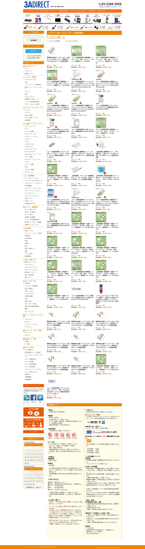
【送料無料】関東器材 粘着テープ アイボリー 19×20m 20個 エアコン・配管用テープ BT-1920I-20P (83, 225)
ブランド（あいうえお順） (32, 104)
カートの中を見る (42, 11)
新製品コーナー (29, 73)
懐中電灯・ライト (30, 272)
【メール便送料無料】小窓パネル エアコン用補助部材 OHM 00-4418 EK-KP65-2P (58, 225)
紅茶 (26, 94)
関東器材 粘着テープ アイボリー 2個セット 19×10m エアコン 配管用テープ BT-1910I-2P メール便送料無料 (58, 367)
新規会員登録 (63, 11)
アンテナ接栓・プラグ (31, 117)
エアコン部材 (29, 347)
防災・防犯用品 (29, 275)
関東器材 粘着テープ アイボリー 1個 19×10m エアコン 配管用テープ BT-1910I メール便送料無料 (82, 345)
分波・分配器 (29, 115)
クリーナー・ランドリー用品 (33, 233)
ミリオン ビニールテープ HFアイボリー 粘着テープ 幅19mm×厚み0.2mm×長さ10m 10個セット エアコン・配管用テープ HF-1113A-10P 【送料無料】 (107, 299)
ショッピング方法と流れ (78, 11)
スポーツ (27, 335)
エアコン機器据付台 (30, 359)
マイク (27, 141)
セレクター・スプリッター (32, 159)
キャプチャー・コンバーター (33, 188)
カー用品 (27, 344)
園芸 (26, 309)
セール (27, 68)
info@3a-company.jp (60, 489)
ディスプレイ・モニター (32, 178)
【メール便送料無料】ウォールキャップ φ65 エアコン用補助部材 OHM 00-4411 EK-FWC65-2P (58, 131)
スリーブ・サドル (73, 41)
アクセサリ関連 (29, 169)
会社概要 (91, 11)
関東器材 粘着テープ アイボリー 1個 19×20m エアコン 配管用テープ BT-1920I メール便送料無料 (82, 367)
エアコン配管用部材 (30, 364)
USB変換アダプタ (30, 203)
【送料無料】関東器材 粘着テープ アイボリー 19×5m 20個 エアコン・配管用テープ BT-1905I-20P (58, 297)
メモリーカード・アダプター (33, 183)
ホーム (32, 11)
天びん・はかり (29, 291)
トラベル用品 (29, 253)
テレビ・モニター (30, 126)
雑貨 (26, 251)
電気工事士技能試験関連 (32, 306)
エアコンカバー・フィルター (33, 369)
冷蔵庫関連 (28, 379)
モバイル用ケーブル (115, 27)
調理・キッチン (29, 230)
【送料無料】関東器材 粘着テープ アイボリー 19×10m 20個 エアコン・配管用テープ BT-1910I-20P (107, 367)
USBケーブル (87, 27)
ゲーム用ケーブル (101, 27)
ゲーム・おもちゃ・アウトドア (117, 19)
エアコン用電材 (29, 361)
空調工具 (27, 374)
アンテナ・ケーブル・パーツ (48, 19)
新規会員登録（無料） (34, 57)
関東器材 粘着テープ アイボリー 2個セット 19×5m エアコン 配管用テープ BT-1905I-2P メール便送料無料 (107, 323)
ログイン (53, 11)
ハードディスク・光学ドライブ (34, 180)
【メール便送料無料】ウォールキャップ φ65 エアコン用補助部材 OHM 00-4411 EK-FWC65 (107, 107)
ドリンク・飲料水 (38, 19)
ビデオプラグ (29, 146)
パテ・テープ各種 (54, 41)
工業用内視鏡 (29, 296)
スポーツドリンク (30, 96)
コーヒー (27, 91)
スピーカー (28, 139)
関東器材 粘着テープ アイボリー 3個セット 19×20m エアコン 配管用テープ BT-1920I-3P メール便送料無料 (58, 59)
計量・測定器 (29, 288)
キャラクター (29, 327)
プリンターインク (30, 193)
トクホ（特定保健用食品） (32, 101)
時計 (26, 246)
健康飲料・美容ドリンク (32, 99)
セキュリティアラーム (31, 267)
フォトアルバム (29, 311)
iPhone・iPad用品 (30, 212)
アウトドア (28, 333)
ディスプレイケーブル (58, 27)
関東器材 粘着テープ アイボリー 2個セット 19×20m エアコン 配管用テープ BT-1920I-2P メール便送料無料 (58, 345)
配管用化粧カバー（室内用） (33, 352)
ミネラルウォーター (30, 79)
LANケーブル (72, 27)
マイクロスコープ (30, 293)
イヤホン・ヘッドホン (31, 136)
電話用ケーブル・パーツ (32, 224)
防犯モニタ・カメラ (30, 262)
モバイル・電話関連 (77, 19)
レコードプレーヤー (30, 134)
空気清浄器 (28, 238)
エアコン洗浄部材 (30, 367)
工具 (26, 298)
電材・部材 (28, 301)
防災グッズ (28, 277)
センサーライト (29, 264)
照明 (26, 241)
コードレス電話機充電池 (32, 219)
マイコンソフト (29, 172)
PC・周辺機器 (68, 19)
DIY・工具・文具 (107, 19)
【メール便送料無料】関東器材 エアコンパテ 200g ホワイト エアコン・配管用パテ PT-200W (82, 59)
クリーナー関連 (29, 164)
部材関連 (27, 120)
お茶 (26, 82)
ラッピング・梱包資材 (31, 286)
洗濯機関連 (28, 377)
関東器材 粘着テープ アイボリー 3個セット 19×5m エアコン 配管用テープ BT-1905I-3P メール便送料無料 (82, 323)
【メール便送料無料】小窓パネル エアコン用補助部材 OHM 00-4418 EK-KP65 (82, 131)
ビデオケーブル (30, 27)
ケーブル (27, 112)
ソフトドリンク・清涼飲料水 (33, 84)
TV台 (26, 167)
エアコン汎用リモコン (31, 372)
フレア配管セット (30, 350)
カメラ (27, 129)
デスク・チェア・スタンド (32, 190)
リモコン (27, 162)
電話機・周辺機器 (30, 217)
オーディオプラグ (30, 151)
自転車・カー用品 (30, 339)
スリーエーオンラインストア (72, 4)
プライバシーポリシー (30, 547)
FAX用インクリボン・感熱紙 (33, 222)
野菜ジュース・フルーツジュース (34, 88)
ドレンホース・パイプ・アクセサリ (34, 355)
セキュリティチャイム (31, 270)
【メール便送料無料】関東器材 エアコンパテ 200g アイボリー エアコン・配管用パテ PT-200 (107, 131)
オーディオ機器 (29, 131)
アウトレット (29, 71)
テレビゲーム (29, 319)
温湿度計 (27, 283)
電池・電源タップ (30, 248)
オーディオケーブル (44, 27)
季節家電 (27, 235)
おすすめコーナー (28, 19)
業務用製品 (28, 256)
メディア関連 (29, 157)
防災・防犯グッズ (97, 19)
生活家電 (87, 19)
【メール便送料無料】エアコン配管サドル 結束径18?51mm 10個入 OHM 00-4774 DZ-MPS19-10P (82, 297)
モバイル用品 (29, 214)
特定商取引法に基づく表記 (47, 547)
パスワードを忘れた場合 (34, 55)
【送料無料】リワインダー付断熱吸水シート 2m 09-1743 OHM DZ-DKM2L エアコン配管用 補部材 (82, 177)
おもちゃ (27, 321)
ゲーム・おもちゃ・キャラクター (33, 316)
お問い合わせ (101, 11)
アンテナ (27, 110)
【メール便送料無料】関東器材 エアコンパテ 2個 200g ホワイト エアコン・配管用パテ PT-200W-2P (58, 83)
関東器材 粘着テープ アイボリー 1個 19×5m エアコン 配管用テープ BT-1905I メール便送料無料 (58, 323)
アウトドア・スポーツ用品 (33, 330)
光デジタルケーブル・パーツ (33, 154)
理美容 (27, 243)
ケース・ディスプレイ (31, 324)
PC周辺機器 (28, 185)
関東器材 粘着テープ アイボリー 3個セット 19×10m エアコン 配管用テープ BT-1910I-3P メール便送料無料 (107, 345)
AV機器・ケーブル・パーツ (58, 19)
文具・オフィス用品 (30, 304)
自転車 (27, 341)
